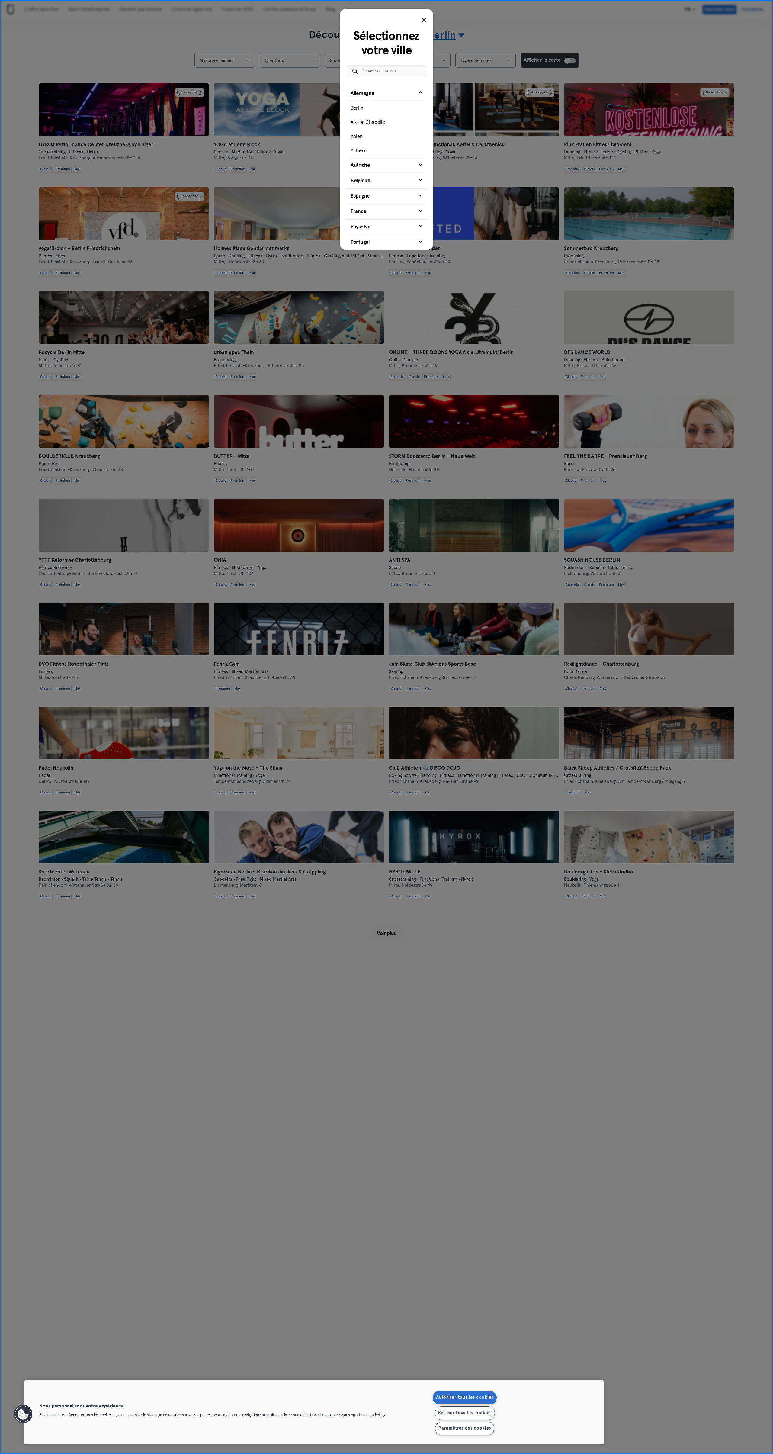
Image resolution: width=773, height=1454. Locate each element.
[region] (314, 1412)
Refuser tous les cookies (465, 1413)
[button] (23, 1414)
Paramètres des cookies (464, 1428)
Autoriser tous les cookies (464, 1397)
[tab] (386, 122)
